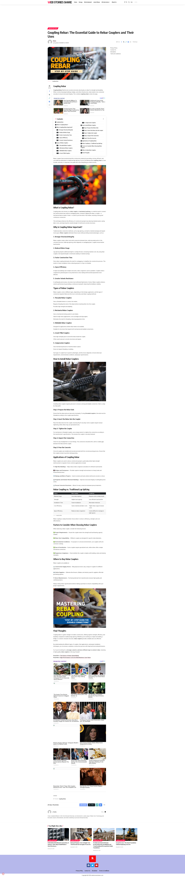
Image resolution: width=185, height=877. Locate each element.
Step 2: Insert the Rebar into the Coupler (93, 130)
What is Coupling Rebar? (62, 124)
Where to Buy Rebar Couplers (89, 150)
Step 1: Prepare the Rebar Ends (91, 127)
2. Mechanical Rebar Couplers (66, 148)
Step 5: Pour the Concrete (90, 138)
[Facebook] (125, 2)
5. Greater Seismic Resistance (66, 140)
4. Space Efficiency (63, 137)
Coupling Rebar (59, 122)
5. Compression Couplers (90, 122)
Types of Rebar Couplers (62, 142)
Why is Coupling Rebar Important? (64, 127)
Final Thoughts (86, 152)
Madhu (54, 40)
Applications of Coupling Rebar (89, 140)
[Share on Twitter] (124, 42)
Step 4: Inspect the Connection (91, 135)
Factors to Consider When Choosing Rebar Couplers (91, 146)
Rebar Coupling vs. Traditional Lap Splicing (92, 143)
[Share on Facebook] (121, 42)
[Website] (105, 812)
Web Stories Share (60, 2)
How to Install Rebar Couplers (89, 125)
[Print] (128, 42)
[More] (130, 42)
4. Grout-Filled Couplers (64, 153)
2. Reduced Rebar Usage (64, 132)
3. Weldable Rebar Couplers (65, 150)
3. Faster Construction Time (65, 135)
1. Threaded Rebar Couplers (65, 145)
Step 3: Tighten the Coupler (90, 133)
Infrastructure (53, 28)
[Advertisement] (92, 15)
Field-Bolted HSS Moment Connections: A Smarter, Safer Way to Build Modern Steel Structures (58, 844)
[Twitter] (126, 2)
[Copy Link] (126, 42)
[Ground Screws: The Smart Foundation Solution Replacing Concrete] (126, 834)
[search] (129, 2)
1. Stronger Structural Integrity (65, 129)
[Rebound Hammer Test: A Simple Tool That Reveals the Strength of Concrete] (81, 834)
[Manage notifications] (3, 874)
